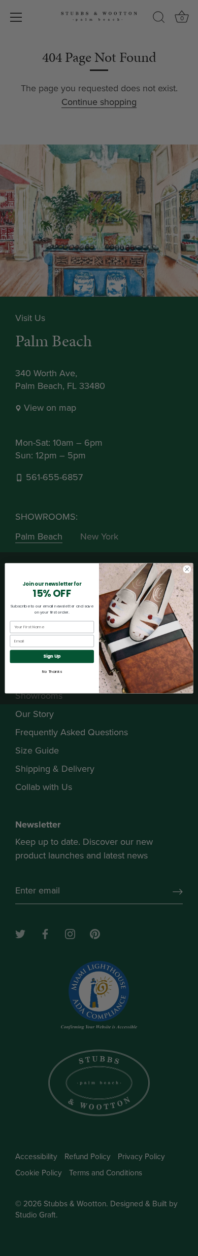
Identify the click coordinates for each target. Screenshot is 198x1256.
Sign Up (51, 656)
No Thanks (52, 671)
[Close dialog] (187, 569)
